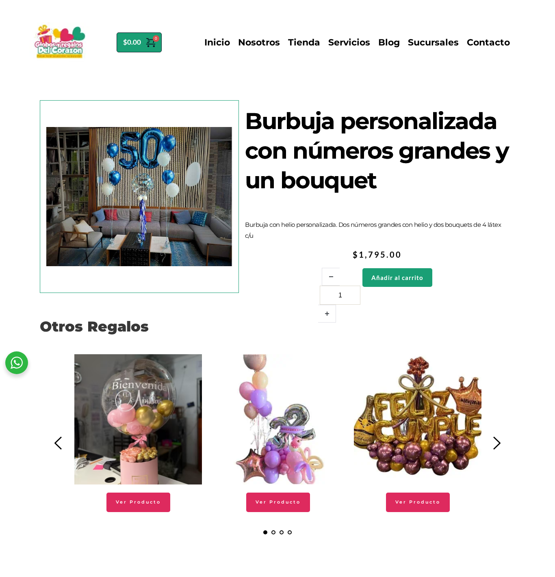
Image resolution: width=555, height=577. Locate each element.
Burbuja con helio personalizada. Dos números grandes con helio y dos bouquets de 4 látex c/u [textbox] (373, 230)
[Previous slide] (58, 443)
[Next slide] (496, 443)
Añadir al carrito (397, 277)
